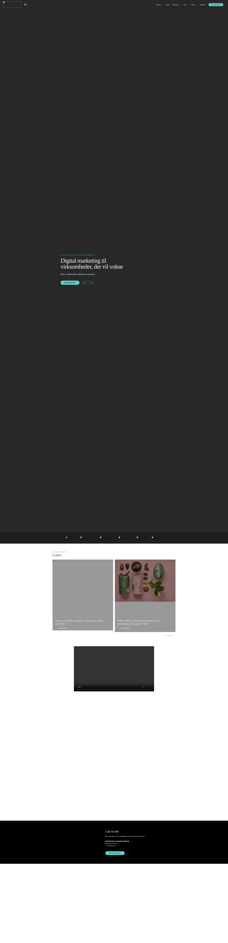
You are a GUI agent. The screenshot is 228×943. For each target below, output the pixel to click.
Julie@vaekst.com (111, 843)
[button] (27, 4)
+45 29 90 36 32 (110, 846)
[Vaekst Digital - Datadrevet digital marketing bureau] (12, 4)
